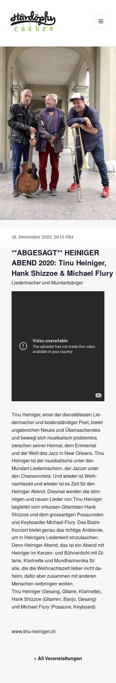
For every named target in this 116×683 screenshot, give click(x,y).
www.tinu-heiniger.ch (34, 631)
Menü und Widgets (101, 27)
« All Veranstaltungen (58, 658)
